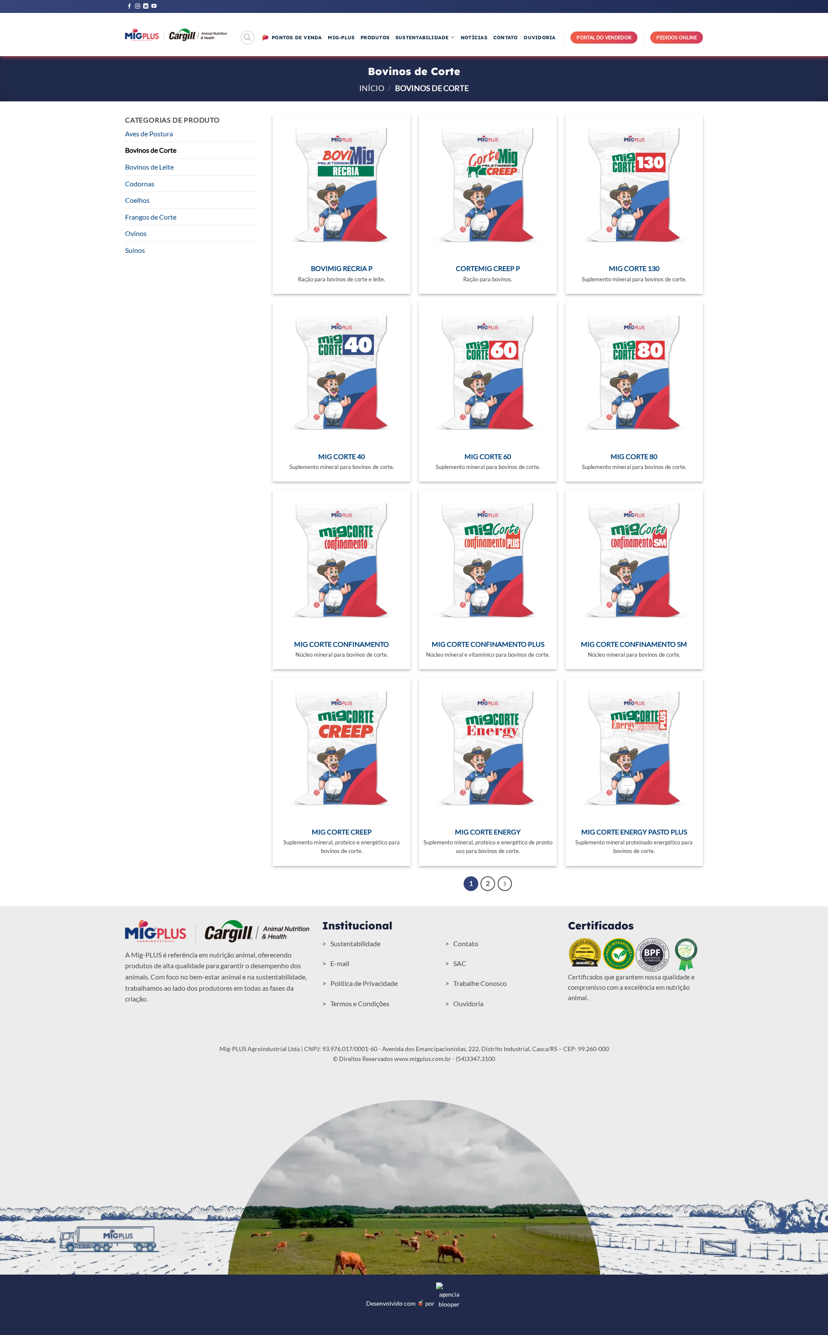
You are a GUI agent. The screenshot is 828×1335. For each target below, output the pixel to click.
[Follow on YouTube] (154, 6)
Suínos (135, 250)
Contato (505, 38)
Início (371, 88)
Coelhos (137, 200)
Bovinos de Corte (150, 150)
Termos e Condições (359, 1003)
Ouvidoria (539, 38)
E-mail (339, 963)
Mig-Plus (341, 38)
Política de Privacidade (364, 983)
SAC (459, 963)
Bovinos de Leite (149, 167)
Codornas (139, 183)
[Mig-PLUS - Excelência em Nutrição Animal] (176, 34)
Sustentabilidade (422, 38)
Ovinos (136, 233)
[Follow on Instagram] (137, 6)
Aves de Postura (149, 133)
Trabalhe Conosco (480, 983)
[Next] (505, 883)
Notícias (474, 38)
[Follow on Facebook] (129, 6)
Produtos (375, 38)
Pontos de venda (297, 38)
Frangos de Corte (150, 217)
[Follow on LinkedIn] (145, 6)
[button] (247, 37)
